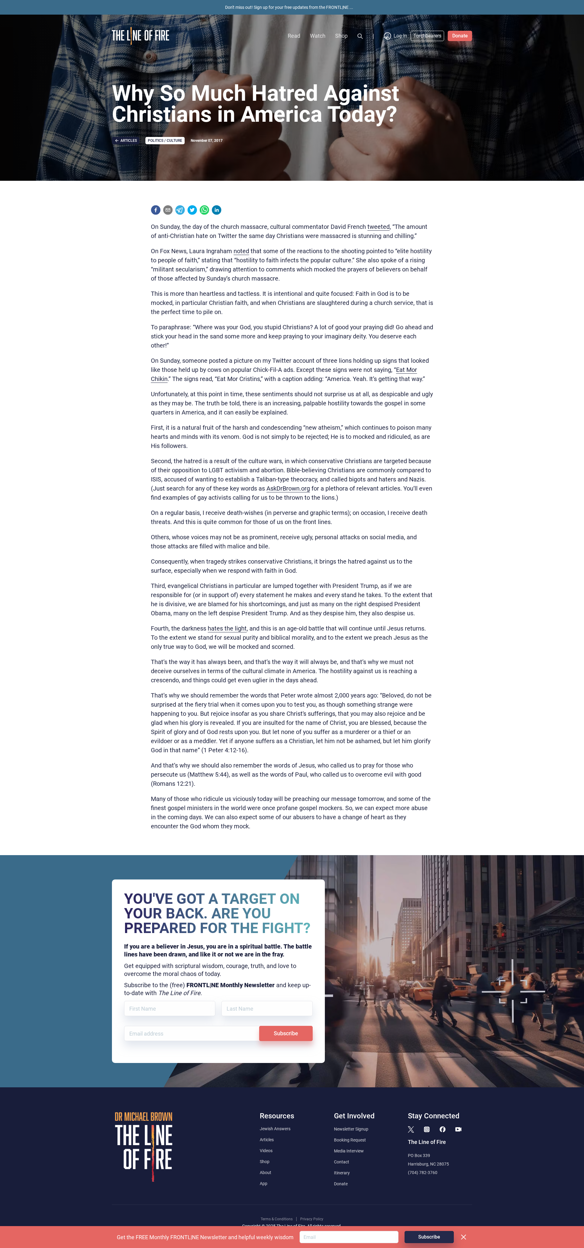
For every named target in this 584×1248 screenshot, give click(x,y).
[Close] (463, 1237)
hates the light (227, 628)
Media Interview (349, 1150)
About (265, 1172)
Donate (460, 36)
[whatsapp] (204, 210)
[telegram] (180, 210)
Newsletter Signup (351, 1129)
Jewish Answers (275, 1128)
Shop (341, 36)
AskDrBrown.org (288, 488)
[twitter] (192, 210)
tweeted (378, 226)
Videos (266, 1150)
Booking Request (350, 1140)
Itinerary (342, 1172)
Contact (341, 1161)
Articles (267, 1139)
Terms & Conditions (277, 1219)
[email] (168, 210)
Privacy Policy (311, 1219)
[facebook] (156, 210)
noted (241, 251)
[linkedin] (216, 210)
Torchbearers (427, 36)
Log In (400, 36)
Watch (317, 36)
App (263, 1183)
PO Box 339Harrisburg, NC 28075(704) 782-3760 (428, 1164)
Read (294, 36)
